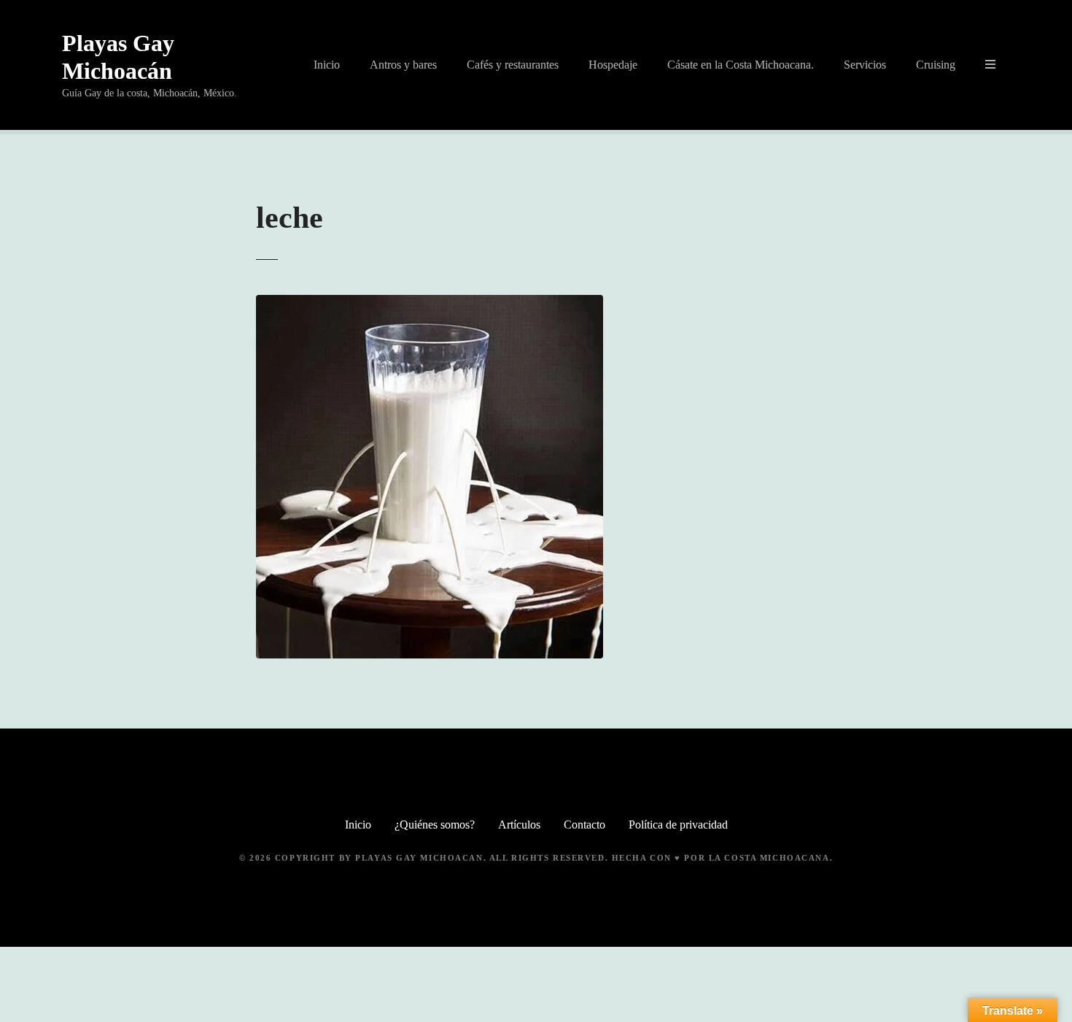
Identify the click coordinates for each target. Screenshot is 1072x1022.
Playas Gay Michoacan (419, 857)
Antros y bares (403, 64)
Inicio (327, 64)
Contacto (584, 824)
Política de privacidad (678, 824)
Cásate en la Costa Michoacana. (740, 64)
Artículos (519, 824)
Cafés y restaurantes (513, 64)
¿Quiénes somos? (435, 824)
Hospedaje (613, 64)
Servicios (865, 64)
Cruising (935, 64)
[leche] (429, 303)
